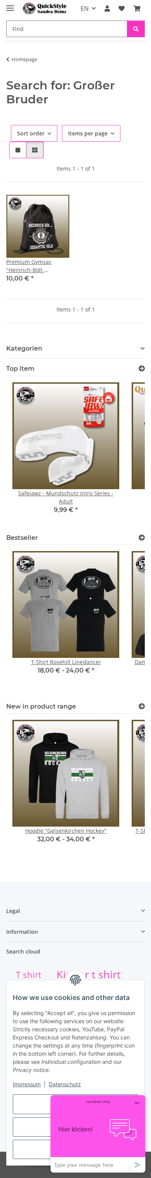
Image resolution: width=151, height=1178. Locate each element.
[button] (107, 8)
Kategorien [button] (24, 348)
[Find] (136, 29)
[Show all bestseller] (142, 537)
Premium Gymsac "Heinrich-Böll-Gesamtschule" (28, 266)
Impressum (27, 1084)
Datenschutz (65, 1084)
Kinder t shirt (89, 974)
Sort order (31, 133)
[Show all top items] (142, 368)
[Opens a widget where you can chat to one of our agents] (98, 1133)
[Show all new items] (142, 706)
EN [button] (85, 8)
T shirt (28, 975)
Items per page (88, 133)
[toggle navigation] (10, 5)
